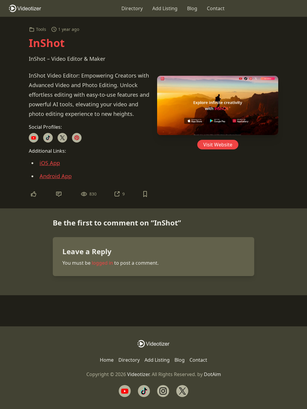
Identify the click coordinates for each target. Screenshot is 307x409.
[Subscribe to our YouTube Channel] (125, 391)
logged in (102, 263)
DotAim (212, 374)
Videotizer (138, 374)
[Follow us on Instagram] (163, 391)
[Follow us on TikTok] (144, 391)
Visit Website (217, 144)
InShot (47, 43)
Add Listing (164, 8)
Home (107, 360)
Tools (41, 29)
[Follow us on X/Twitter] (182, 391)
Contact (216, 8)
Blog (192, 8)
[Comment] (59, 194)
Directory (132, 8)
